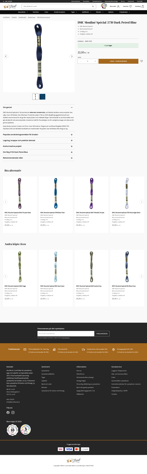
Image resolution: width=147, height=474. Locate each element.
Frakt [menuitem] (113, 377)
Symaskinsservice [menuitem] (97, 1)
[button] (127, 6)
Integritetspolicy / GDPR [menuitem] (119, 391)
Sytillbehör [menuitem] (85, 12)
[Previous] (6, 56)
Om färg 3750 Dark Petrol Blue (15, 152)
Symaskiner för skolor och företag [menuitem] (53, 391)
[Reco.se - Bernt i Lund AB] (104, 6)
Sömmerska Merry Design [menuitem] (111, 1)
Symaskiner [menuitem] (22, 12)
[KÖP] (118, 61)
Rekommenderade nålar (13, 158)
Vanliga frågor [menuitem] (81, 381)
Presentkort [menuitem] (116, 387)
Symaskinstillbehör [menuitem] (48, 374)
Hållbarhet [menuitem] (80, 394)
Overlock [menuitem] (36, 12)
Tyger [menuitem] (73, 12)
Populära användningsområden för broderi (20, 134)
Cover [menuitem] (46, 12)
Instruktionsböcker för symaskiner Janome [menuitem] (126, 384)
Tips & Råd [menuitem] (139, 1)
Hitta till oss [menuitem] (80, 374)
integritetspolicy (66, 338)
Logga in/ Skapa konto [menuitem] (119, 371)
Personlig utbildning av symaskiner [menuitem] (88, 384)
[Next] (72, 56)
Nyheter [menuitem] (111, 12)
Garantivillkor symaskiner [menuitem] (120, 381)
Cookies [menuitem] (114, 394)
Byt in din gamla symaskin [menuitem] (85, 387)
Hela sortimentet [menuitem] (75, 1)
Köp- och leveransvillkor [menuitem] (120, 374)
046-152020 (8, 1)
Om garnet (7, 107)
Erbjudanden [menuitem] (124, 12)
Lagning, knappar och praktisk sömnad (19, 140)
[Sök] (93, 6)
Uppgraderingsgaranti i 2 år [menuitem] (85, 391)
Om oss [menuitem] (123, 1)
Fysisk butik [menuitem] (131, 1)
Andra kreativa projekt (12, 146)
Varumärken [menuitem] (86, 1)
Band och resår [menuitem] (47, 384)
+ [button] (95, 61)
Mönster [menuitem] (98, 12)
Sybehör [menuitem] (44, 381)
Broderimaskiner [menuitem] (59, 12)
